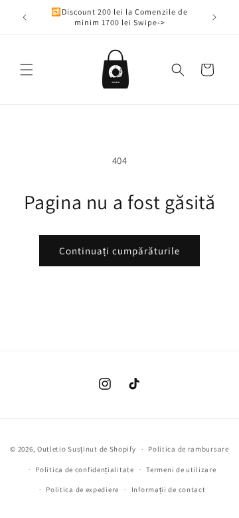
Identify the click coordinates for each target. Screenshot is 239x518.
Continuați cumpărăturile (119, 250)
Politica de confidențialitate (84, 469)
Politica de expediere (82, 489)
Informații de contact (168, 489)
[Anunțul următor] (214, 17)
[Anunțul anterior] (24, 17)
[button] (26, 69)
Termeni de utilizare (181, 469)
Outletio (51, 449)
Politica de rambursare (188, 449)
